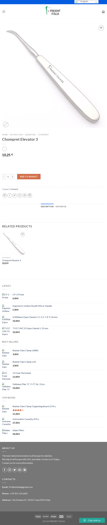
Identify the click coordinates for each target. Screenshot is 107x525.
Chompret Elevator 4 (11, 260)
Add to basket (29, 176)
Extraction (16, 135)
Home (5, 135)
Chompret (43, 135)
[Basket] (103, 12)
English (84, 1)
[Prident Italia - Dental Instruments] (53, 12)
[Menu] (3, 11)
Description (47, 206)
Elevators (30, 135)
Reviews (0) (61, 206)
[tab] (47, 206)
